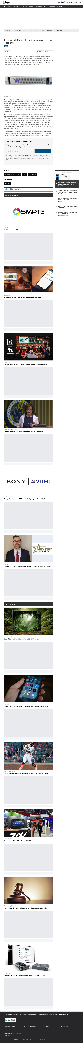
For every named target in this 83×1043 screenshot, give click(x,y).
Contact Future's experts (29, 1026)
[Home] (4, 6)
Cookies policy (64, 1026)
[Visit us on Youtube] (67, 2)
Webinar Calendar (47, 30)
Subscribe (52, 7)
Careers (25, 1030)
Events (31, 7)
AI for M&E (60, 30)
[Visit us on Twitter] (62, 2)
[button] (78, 2)
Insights (16, 7)
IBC (30, 30)
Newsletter (49, 52)
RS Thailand (32, 174)
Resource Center (41, 7)
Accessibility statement (11, 1030)
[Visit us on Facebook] (59, 2)
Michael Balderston (16, 46)
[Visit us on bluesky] (69, 2)
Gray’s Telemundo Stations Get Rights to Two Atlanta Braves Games (67, 200)
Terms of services (25, 155)
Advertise (62, 1030)
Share (8, 52)
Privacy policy (45, 1026)
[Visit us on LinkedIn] (64, 2)
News (9, 7)
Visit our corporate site (61, 1014)
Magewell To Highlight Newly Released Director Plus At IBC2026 (67, 184)
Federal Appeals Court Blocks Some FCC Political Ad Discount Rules (67, 214)
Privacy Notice (9, 157)
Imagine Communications (13, 174)
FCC (37, 30)
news (24, 174)
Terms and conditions (10, 1026)
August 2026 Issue (19, 30)
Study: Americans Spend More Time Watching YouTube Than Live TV (67, 192)
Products (24, 7)
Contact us (44, 1030)
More (59, 7)
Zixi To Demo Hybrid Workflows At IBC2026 (68, 207)
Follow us (41, 52)
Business (6, 35)
